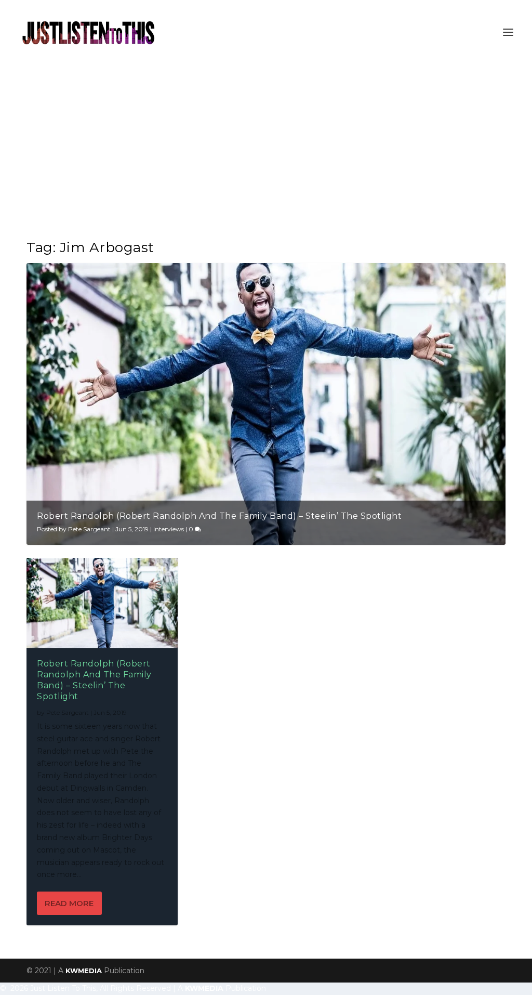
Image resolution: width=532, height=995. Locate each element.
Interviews (168, 529)
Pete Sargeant (89, 529)
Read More (69, 903)
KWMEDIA (83, 970)
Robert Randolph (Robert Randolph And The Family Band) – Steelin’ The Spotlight (219, 516)
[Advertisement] (266, 142)
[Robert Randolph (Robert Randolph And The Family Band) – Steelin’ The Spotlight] (102, 603)
